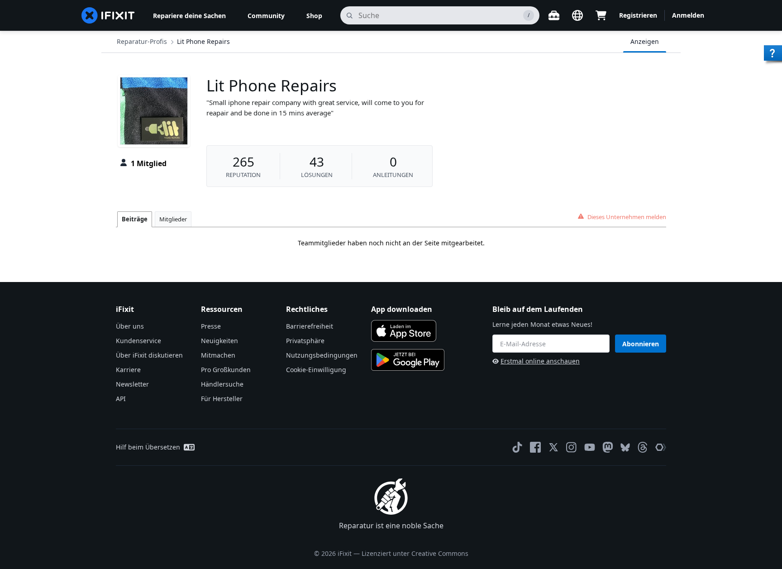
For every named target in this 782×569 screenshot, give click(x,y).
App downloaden (401, 309)
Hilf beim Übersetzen (148, 447)
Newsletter (132, 384)
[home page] (108, 15)
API (121, 398)
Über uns (130, 326)
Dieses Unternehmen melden (626, 217)
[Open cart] (601, 15)
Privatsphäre (305, 340)
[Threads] (642, 447)
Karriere (128, 369)
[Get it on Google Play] (407, 360)
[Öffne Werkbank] (554, 15)
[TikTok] (517, 447)
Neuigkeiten (219, 340)
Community (266, 15)
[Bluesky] (625, 447)
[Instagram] (571, 447)
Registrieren (638, 15)
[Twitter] (553, 447)
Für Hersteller (222, 398)
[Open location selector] (577, 15)
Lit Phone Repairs (203, 41)
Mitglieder (173, 219)
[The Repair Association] (660, 447)
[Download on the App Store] (403, 331)
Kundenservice (138, 340)
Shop (314, 15)
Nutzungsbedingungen (322, 355)
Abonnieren (640, 343)
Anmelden (688, 15)
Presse (211, 326)
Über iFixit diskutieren (149, 355)
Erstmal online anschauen (540, 361)
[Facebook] (535, 447)
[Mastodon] (607, 447)
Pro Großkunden (226, 369)
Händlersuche (222, 384)
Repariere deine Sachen (189, 15)
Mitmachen (218, 355)
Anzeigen (644, 41)
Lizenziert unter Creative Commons (415, 553)
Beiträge (135, 219)
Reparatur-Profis (142, 41)
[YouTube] (589, 447)
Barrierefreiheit (309, 326)
